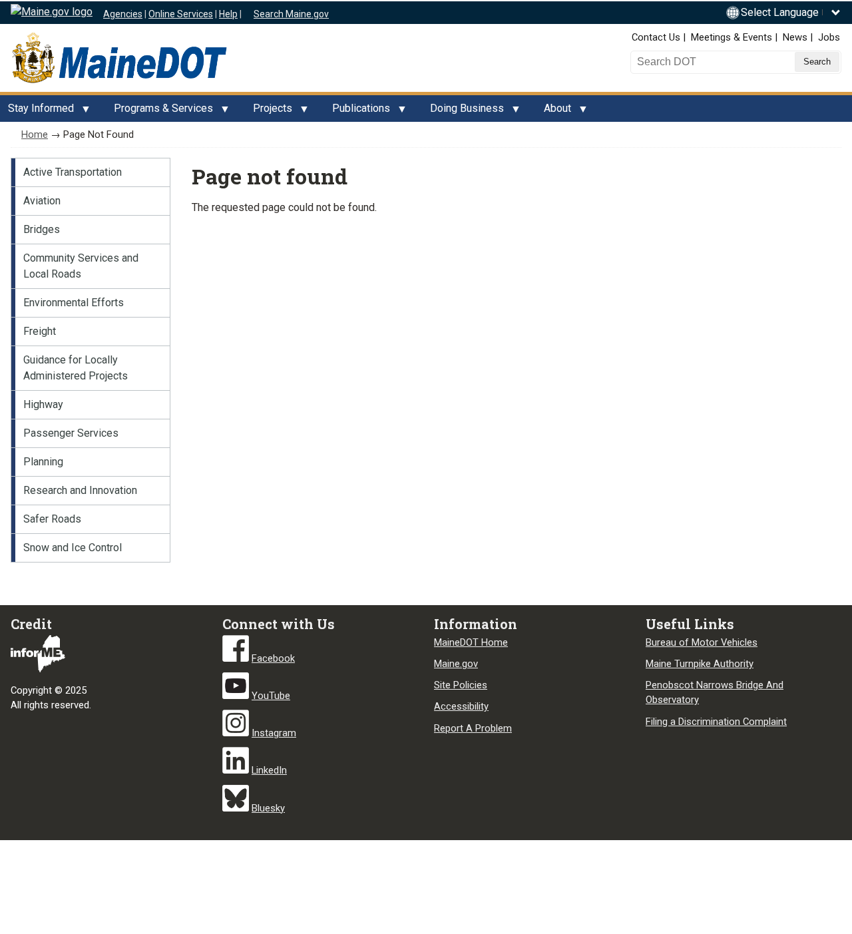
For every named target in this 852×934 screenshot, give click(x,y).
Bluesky (268, 808)
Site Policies (460, 685)
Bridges (41, 229)
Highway (43, 404)
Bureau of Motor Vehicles (701, 642)
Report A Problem (473, 728)
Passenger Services (70, 433)
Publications (357, 112)
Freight (39, 331)
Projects (268, 112)
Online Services (180, 14)
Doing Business (463, 112)
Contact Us (656, 37)
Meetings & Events (731, 37)
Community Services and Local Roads (80, 266)
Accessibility (461, 706)
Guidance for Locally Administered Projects (75, 367)
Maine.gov (456, 664)
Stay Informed (37, 112)
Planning (43, 461)
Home (34, 134)
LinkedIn (269, 770)
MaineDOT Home (471, 642)
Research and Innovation (80, 490)
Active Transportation (72, 172)
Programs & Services (159, 112)
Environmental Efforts (73, 302)
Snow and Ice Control (72, 547)
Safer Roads (52, 519)
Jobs (829, 37)
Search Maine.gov (291, 14)
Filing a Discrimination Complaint (716, 722)
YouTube (271, 696)
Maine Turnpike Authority (699, 664)
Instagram (274, 733)
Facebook (273, 658)
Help (228, 14)
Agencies (122, 14)
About (553, 112)
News (795, 37)
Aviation (42, 200)
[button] (791, 12)
